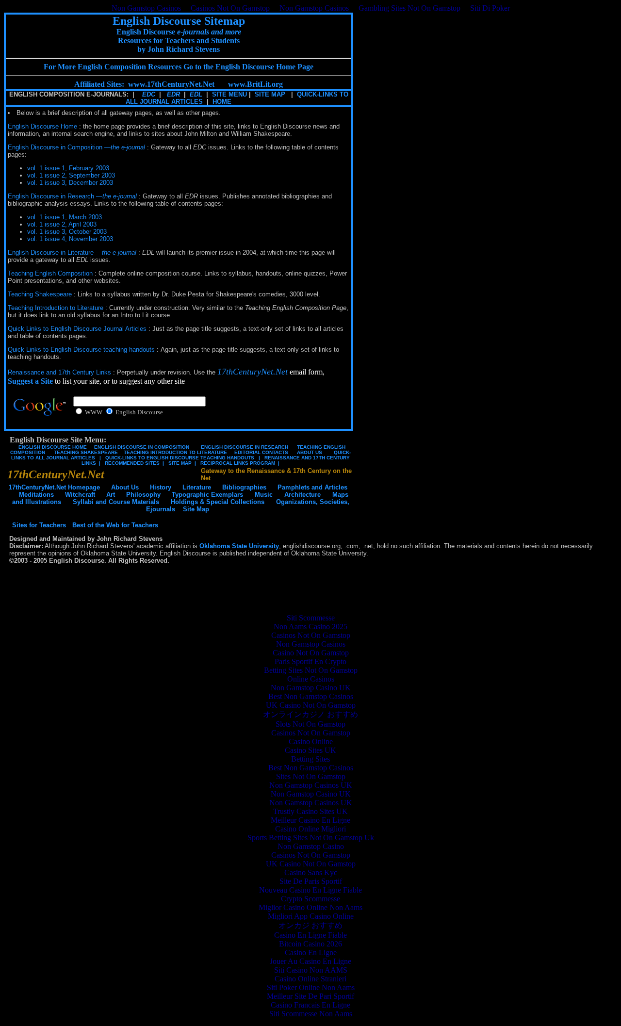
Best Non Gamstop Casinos (310, 696)
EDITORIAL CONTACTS (260, 452)
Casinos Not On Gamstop (230, 8)
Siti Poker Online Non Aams (311, 987)
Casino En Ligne (311, 952)
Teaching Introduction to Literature (55, 307)
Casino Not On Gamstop (311, 653)
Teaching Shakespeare (40, 294)
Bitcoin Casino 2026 (310, 944)
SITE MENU (229, 94)
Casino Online (311, 741)
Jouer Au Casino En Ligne (310, 961)
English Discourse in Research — (72, 196)
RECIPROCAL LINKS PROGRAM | (238, 463)
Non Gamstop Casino (311, 846)
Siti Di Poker (490, 8)
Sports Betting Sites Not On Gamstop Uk (310, 837)
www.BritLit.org (255, 84)
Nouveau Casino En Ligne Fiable (310, 890)
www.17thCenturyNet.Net (171, 84)
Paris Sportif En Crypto (310, 661)
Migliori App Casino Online (311, 916)
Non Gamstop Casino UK (311, 688)
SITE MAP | (180, 463)
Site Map (196, 509)
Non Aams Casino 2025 (310, 626)
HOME (221, 101)
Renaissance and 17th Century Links (59, 372)
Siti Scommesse (311, 618)
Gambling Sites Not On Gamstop (409, 8)
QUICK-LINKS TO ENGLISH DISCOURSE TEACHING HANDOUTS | (181, 457)
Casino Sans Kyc (310, 872)
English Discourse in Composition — (76, 147)
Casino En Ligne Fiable (310, 935)
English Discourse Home (42, 126)
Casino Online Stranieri (310, 979)
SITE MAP (270, 94)
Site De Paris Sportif (310, 881)
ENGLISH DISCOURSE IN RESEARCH (243, 447)
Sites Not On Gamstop (310, 776)
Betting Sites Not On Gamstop (311, 670)
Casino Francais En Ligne (310, 1005)
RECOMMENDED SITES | (133, 463)
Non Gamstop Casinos (146, 8)
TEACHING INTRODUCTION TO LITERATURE (175, 452)
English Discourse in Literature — (72, 252)
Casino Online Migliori (310, 829)
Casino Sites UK (310, 750)
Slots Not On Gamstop (310, 724)
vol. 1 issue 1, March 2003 (64, 217)
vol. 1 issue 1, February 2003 (68, 168)
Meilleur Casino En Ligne (310, 820)
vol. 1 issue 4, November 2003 (70, 239)
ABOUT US (309, 452)
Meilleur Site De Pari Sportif (310, 996)
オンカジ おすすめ (310, 925)
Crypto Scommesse (310, 899)
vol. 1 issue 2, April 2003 (62, 224)
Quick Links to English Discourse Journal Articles (77, 328)
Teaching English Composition (50, 273)
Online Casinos (310, 679)
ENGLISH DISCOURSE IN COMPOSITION (141, 447)
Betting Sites (310, 759)
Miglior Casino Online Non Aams (310, 907)
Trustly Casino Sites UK (310, 811)
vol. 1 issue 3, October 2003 (67, 231)
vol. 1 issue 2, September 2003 (71, 175)
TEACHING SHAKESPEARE (84, 452)
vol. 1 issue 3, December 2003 (70, 182)
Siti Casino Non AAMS (310, 970)
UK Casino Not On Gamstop (311, 705)
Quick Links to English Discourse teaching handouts (81, 349)
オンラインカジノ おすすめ (310, 714)
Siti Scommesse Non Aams (310, 1014)
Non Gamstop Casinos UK (310, 785)
